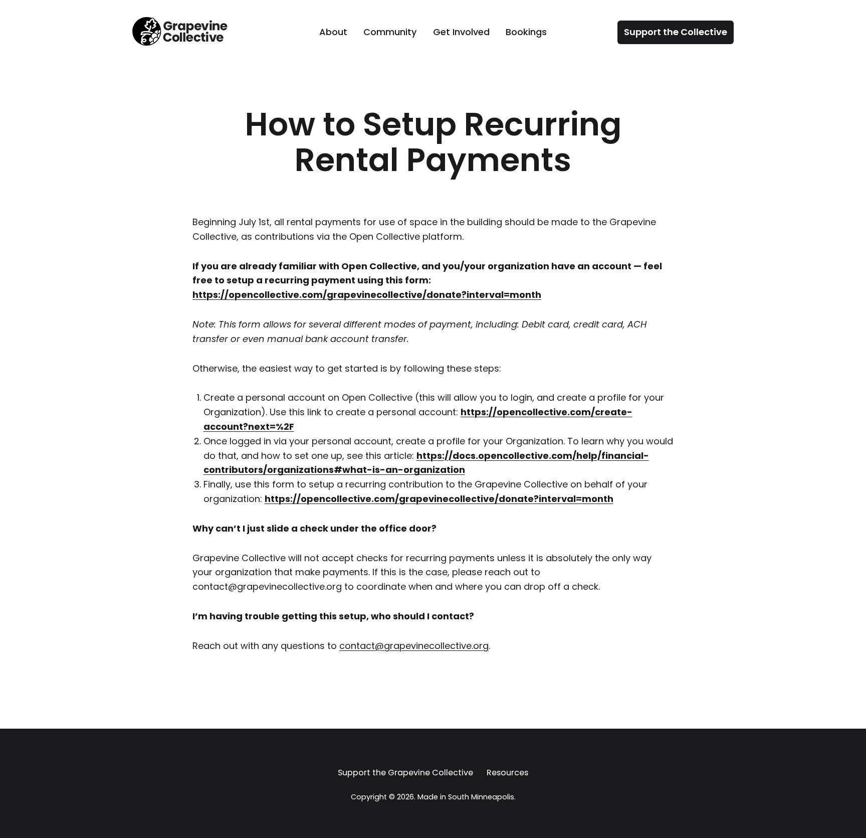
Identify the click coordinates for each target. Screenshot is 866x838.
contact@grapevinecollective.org (414, 645)
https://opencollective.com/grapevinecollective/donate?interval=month (366, 294)
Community (389, 32)
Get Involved (461, 32)
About (333, 32)
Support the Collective (675, 32)
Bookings (526, 32)
